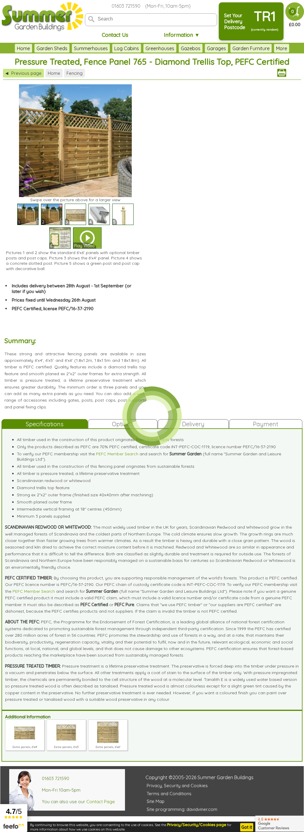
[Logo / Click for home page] (41, 16)
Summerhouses (91, 48)
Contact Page (100, 801)
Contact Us (115, 34)
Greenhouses (159, 48)
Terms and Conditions (169, 793)
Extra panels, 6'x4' (24, 747)
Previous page (23, 73)
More (281, 48)
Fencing (74, 73)
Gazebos (190, 48)
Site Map (155, 801)
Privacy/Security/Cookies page (196, 824)
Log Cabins (126, 48)
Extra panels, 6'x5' (66, 747)
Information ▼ (182, 34)
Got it (246, 827)
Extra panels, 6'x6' (108, 747)
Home (23, 48)
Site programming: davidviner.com (182, 809)
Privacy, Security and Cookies (177, 785)
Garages (216, 48)
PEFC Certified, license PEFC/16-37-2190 (53, 308)
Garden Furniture (251, 48)
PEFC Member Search (117, 454)
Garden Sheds (52, 48)
